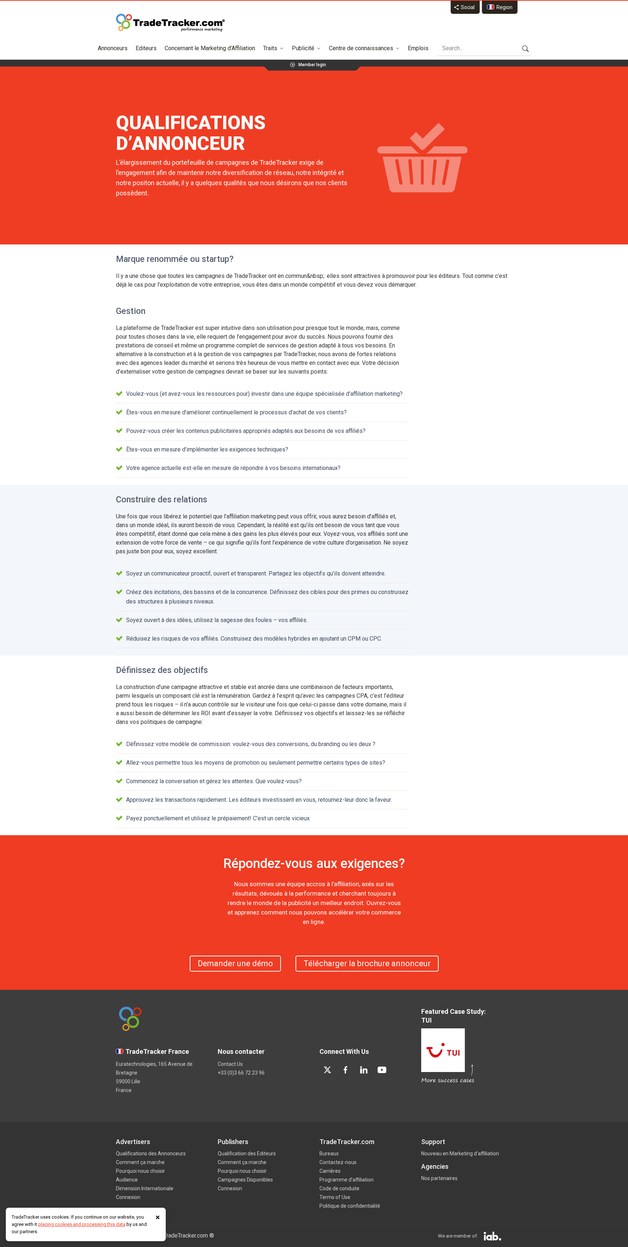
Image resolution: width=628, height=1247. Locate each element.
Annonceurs (113, 48)
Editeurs (146, 48)
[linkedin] (363, 1069)
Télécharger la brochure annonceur (367, 963)
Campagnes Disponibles (245, 1180)
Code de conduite (339, 1188)
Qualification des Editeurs (247, 1153)
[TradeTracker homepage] (170, 22)
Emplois (418, 48)
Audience (127, 1180)
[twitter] (327, 1069)
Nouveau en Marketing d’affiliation (460, 1153)
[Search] (525, 48)
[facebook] (345, 1069)
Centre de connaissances (361, 48)
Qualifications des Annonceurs (151, 1153)
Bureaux (329, 1153)
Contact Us (230, 1064)
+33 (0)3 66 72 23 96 (241, 1073)
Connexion (128, 1197)
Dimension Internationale (144, 1188)
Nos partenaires (439, 1178)
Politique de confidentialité (349, 1206)
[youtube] (382, 1069)
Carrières (330, 1171)
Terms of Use (334, 1197)
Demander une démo (235, 963)
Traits (270, 48)
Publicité (303, 48)
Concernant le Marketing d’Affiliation (210, 48)
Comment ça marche (140, 1162)
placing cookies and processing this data (81, 1224)
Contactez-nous (338, 1162)
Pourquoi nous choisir (140, 1171)
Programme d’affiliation (346, 1180)
